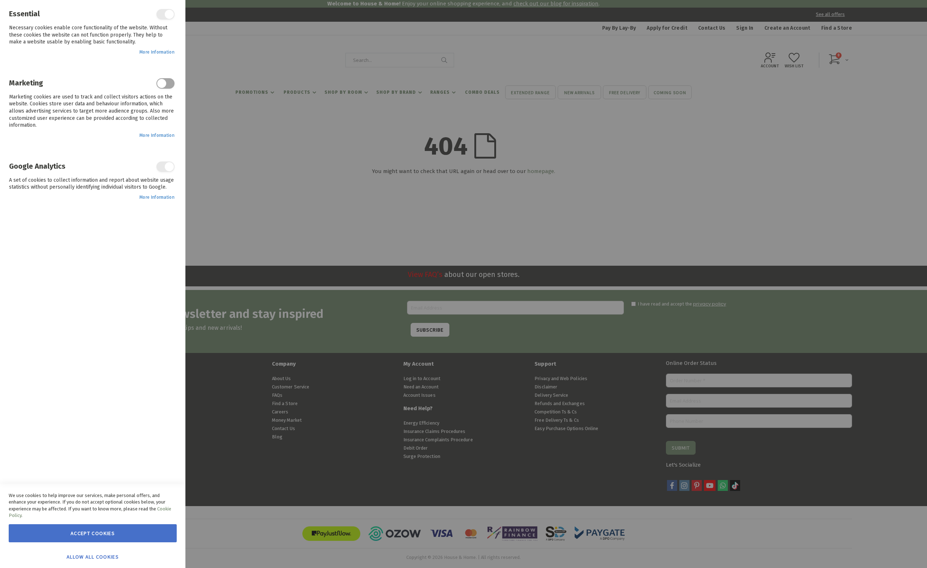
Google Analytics (165, 166)
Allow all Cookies (93, 556)
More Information (157, 52)
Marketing (165, 83)
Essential (165, 14)
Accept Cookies (93, 533)
